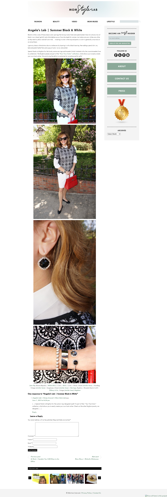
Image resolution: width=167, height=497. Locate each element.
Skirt (64, 385)
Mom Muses (92, 21)
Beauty (56, 21)
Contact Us (97, 493)
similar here (87, 385)
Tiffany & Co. (53, 390)
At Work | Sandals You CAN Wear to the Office (45, 459)
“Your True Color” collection (69, 54)
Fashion (38, 21)
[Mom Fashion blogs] (122, 123)
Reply (34, 412)
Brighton (77, 390)
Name (30, 439)
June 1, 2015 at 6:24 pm (41, 400)
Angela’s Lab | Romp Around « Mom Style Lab (49, 398)
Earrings (73, 388)
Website (30, 446)
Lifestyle (111, 21)
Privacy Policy (87, 493)
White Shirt (51, 385)
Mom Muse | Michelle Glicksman (87, 458)
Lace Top (32, 385)
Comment (31, 436)
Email (30, 443)
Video (74, 21)
